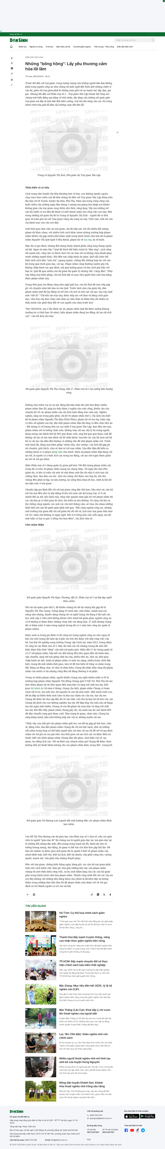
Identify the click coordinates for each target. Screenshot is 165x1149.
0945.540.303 (96, 1115)
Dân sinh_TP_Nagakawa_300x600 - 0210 (136, 59)
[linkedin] (12, 68)
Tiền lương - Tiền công (104, 47)
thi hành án (37, 688)
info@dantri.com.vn (59, 1140)
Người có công (36, 47)
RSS (89, 1139)
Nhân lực (23, 47)
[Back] (12, 85)
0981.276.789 (31, 1140)
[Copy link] (12, 73)
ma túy (87, 239)
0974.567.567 (108, 1132)
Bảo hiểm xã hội (63, 47)
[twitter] (12, 63)
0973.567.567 (93, 1132)
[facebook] (12, 58)
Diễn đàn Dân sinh (125, 47)
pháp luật (57, 451)
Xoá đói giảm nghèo (82, 47)
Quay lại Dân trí (16, 34)
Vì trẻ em (49, 47)
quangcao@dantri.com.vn (101, 1118)
